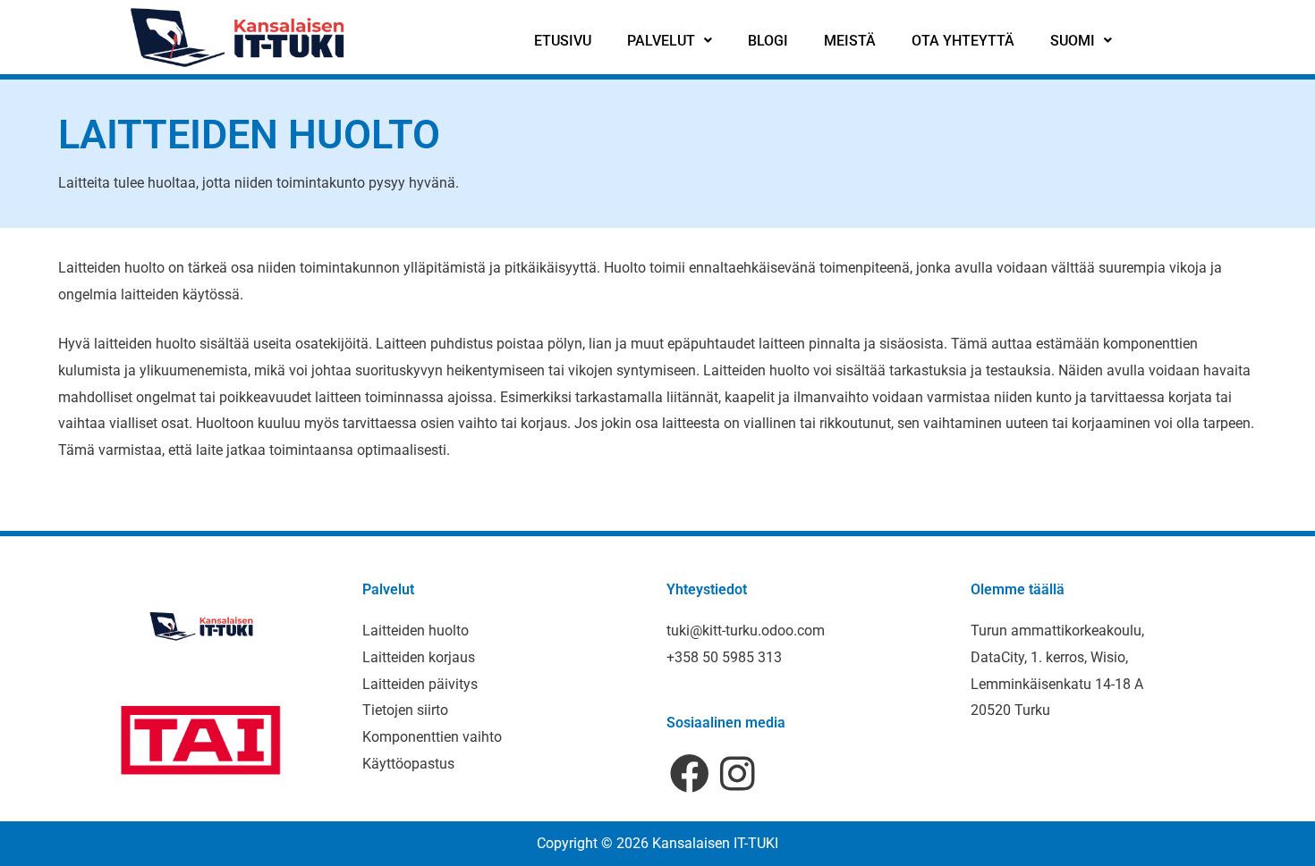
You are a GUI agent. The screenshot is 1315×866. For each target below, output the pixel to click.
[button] (669, 40)
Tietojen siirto (405, 710)
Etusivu (562, 40)
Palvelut (661, 40)
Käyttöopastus (408, 763)
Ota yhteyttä (963, 40)
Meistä (850, 40)
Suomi (1072, 40)
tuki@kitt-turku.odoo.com (745, 630)
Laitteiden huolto (415, 630)
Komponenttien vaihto (432, 736)
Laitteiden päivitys (420, 684)
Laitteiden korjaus (418, 657)
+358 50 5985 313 (724, 657)
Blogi (768, 40)
